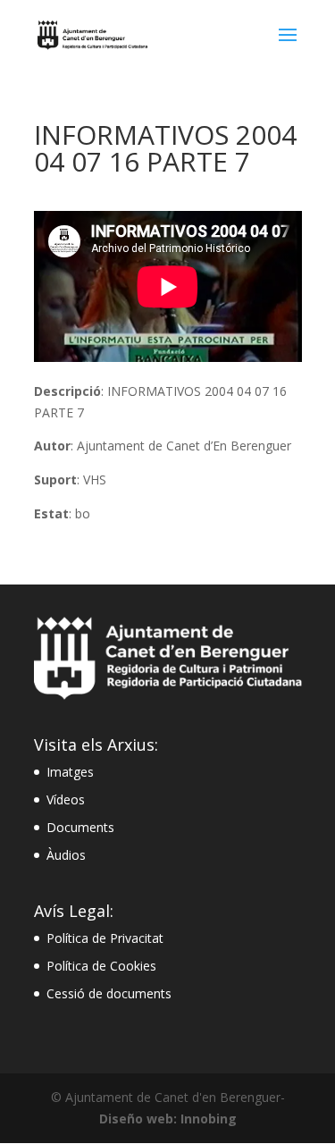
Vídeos (65, 799)
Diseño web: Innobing (168, 1118)
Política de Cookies (101, 965)
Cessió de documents (109, 993)
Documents (80, 827)
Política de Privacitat (104, 938)
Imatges (70, 771)
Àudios (66, 854)
